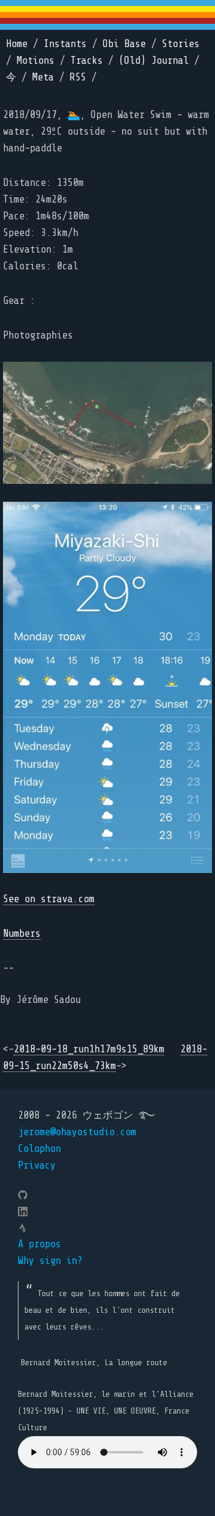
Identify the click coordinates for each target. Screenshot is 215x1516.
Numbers (22, 933)
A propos (39, 1244)
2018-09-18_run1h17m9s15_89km (89, 1049)
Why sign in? (50, 1260)
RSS (78, 77)
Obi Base (124, 43)
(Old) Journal (154, 60)
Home (16, 43)
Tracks (86, 60)
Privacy (37, 1165)
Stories (180, 43)
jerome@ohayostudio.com (77, 1132)
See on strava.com (48, 899)
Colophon (39, 1148)
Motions (35, 60)
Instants (65, 43)
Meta (43, 77)
